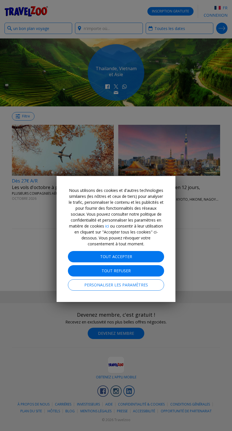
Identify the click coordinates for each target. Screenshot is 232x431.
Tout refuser (116, 270)
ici (107, 226)
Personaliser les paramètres (116, 285)
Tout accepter (116, 256)
